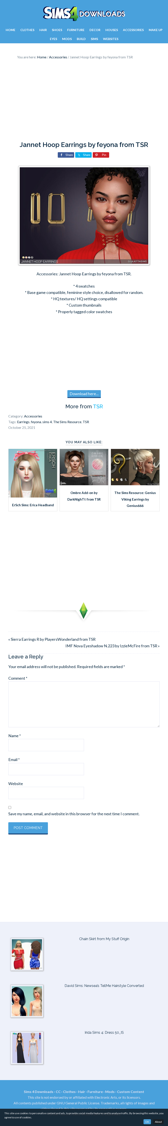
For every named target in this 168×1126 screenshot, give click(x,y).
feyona (36, 422)
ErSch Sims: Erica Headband (33, 505)
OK (147, 1121)
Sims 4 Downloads (84, 14)
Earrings (23, 422)
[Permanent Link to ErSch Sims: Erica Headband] (33, 496)
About (158, 1121)
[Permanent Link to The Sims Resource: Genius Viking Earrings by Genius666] (135, 483)
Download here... (84, 393)
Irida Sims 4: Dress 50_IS (104, 1032)
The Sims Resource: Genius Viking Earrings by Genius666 (135, 499)
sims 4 (47, 422)
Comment (17, 678)
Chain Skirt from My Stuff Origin (104, 939)
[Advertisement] (84, 101)
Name (14, 735)
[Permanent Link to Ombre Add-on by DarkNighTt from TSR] (84, 483)
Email (14, 759)
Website (15, 783)
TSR (98, 406)
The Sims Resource (67, 422)
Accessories (33, 416)
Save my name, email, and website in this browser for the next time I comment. (74, 813)
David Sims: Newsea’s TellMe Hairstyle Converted (104, 986)
